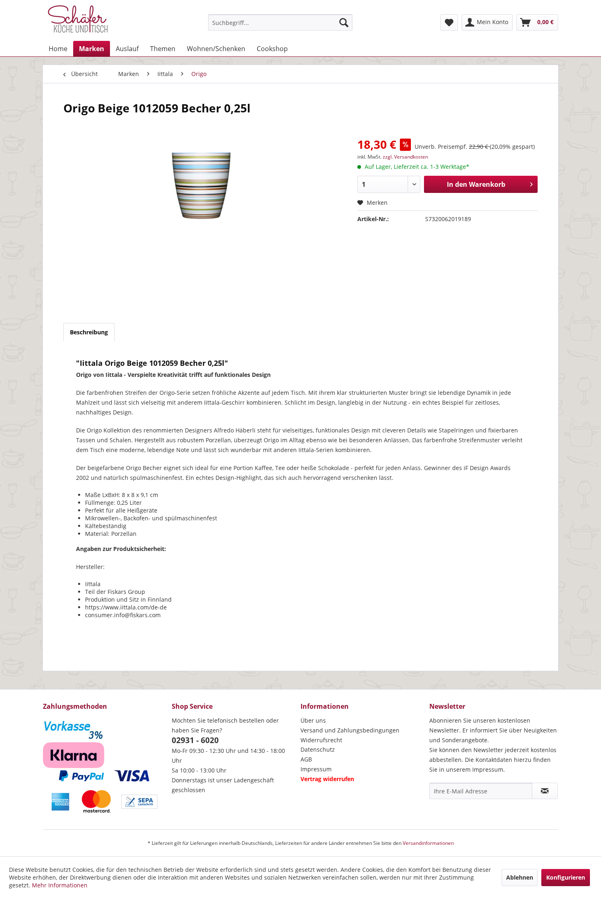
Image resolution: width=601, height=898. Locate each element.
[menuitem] (280, 22)
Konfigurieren (565, 877)
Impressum (316, 769)
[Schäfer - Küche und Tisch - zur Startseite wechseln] (77, 20)
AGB (306, 759)
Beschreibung (89, 332)
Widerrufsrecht (321, 740)
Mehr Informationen (59, 885)
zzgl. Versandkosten (405, 156)
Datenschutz (317, 749)
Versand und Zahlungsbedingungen (349, 730)
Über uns (313, 720)
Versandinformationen (428, 843)
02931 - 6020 (195, 740)
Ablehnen (519, 877)
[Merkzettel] (449, 22)
